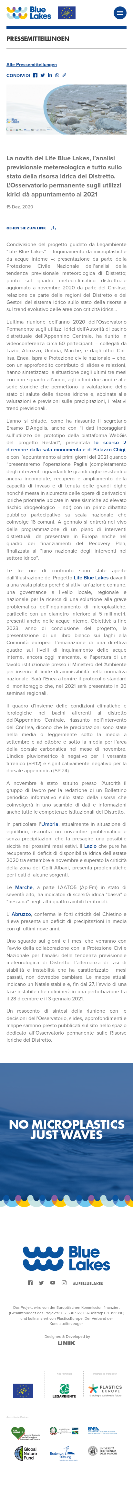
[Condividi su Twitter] (42, 75)
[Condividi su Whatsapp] (57, 75)
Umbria (49, 824)
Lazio (90, 846)
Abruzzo (21, 914)
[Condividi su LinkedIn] (50, 75)
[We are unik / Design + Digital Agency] (67, 1343)
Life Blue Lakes (91, 578)
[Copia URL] (64, 75)
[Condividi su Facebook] (35, 75)
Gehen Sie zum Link (26, 228)
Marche (22, 887)
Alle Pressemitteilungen (31, 64)
